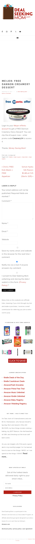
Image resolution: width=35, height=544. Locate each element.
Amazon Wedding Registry (15, 404)
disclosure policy (7, 528)
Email (5, 231)
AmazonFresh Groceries (14, 385)
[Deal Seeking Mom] (17, 20)
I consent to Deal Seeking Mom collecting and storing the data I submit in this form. (16, 281)
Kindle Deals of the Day (14, 377)
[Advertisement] (17, 58)
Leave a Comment (6, 93)
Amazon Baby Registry (13, 400)
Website (5, 239)
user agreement (27, 528)
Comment (7, 201)
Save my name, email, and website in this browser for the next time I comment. (17, 254)
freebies (11, 157)
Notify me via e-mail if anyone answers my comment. (15, 266)
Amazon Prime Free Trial (14, 389)
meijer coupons (17, 157)
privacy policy (17, 528)
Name (5, 223)
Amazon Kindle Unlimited (14, 396)
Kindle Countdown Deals (14, 381)
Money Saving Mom (17, 148)
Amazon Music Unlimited (14, 392)
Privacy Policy (17, 496)
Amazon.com (6, 524)
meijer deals (25, 157)
